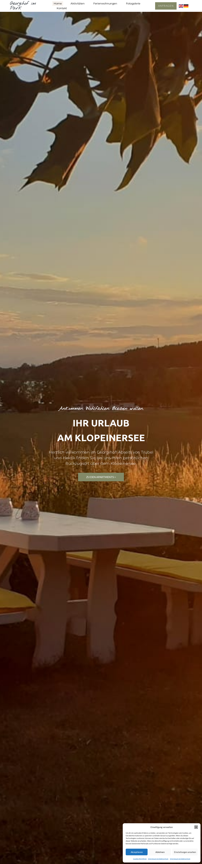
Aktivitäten (77, 3)
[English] (181, 5)
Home (58, 3)
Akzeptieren (137, 852)
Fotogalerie (133, 3)
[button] (196, 827)
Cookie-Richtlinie (140, 859)
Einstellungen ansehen (185, 852)
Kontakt (62, 8)
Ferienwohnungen (105, 3)
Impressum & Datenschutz (158, 859)
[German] (186, 5)
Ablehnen (160, 852)
